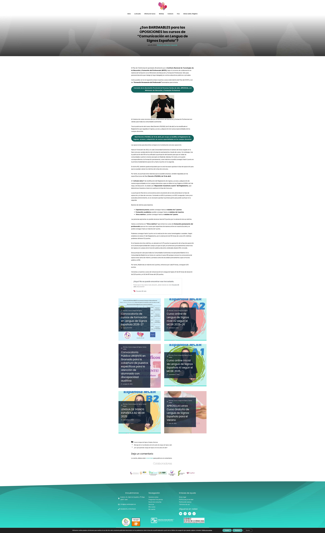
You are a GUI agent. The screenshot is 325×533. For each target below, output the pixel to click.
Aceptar (227, 530)
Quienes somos (153, 497)
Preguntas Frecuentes (156, 499)
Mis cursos (152, 507)
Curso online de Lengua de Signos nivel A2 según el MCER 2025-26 (178, 319)
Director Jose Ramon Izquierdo (167, 45)
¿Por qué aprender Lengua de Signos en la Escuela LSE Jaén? (150, 448)
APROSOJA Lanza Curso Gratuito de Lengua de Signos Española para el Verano (178, 413)
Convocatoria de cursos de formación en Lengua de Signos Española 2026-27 (134, 319)
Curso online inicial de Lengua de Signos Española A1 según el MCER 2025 (180, 366)
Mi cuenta (152, 509)
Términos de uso (184, 504)
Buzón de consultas (155, 502)
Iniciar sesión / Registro (190, 14)
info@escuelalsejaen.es (128, 504)
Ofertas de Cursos (149, 14)
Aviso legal (182, 497)
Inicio (129, 14)
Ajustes (248, 530)
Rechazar (237, 530)
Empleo (150, 442)
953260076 (123, 509)
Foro (178, 14)
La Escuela (137, 14)
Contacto (170, 14)
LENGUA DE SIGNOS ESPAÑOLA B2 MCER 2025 (133, 413)
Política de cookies (185, 502)
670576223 (132, 509)
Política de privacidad (186, 499)
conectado (149, 458)
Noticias (161, 14)
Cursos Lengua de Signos (141, 442)
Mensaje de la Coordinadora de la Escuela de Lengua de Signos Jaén (153, 445)
